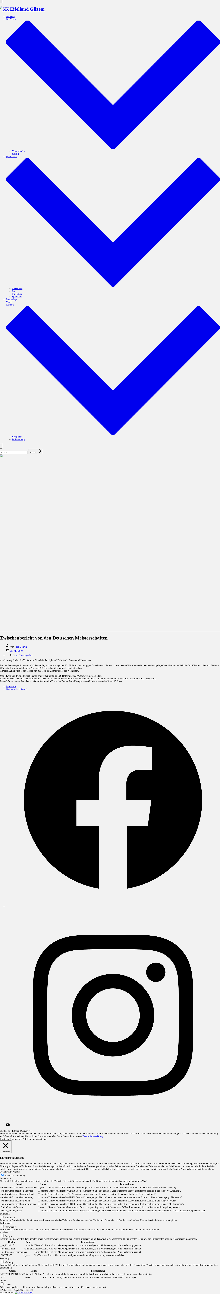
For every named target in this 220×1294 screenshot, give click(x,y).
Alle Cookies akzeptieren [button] (35, 1139)
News (15, 655)
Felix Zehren (21, 647)
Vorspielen (17, 436)
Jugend (15, 154)
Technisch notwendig (15, 1175)
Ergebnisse (17, 294)
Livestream (17, 288)
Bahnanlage (11, 299)
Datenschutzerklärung (16, 689)
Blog (14, 291)
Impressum (11, 686)
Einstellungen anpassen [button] (11, 1139)
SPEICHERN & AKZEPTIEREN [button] (16, 1290)
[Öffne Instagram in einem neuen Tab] (113, 1121)
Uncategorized (26, 655)
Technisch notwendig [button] (10, 1171)
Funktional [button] (5, 1213)
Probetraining (18, 439)
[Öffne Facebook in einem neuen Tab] (113, 906)
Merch (9, 302)
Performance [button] (6, 1223)
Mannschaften (18, 151)
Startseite (10, 16)
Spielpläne (17, 296)
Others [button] (3, 1280)
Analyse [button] (4, 1232)
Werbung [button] (4, 1258)
